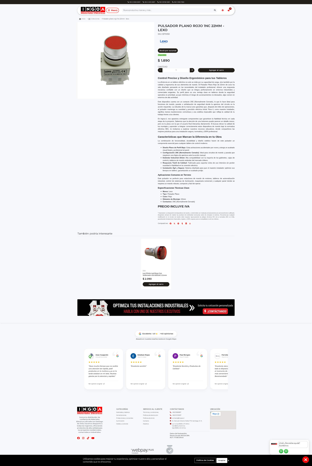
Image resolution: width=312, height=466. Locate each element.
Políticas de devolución (150, 415)
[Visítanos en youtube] (93, 438)
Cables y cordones (122, 424)
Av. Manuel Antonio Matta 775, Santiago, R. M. (187, 421)
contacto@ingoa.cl (178, 418)
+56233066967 (176, 412)
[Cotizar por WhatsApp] (156, 307)
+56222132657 (176, 415)
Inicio (83, 19)
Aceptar (221, 460)
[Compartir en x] (174, 223)
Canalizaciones (121, 415)
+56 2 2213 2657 (149, 2)
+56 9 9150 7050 (178, 2)
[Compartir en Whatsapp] (190, 223)
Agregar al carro (216, 70)
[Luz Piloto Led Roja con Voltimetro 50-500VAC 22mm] (156, 254)
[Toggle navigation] (112, 10)
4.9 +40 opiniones (163, 334)
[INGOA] (91, 10)
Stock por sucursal (167, 50)
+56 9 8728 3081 (164, 2)
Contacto (146, 421)
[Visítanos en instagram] (83, 438)
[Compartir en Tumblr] (182, 223)
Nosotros (146, 424)
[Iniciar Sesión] (222, 10)
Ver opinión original (95, 384)
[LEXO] (164, 41)
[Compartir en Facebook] (170, 223)
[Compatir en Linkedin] (186, 223)
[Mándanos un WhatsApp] (281, 451)
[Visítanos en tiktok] (88, 438)
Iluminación (120, 421)
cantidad (162, 67)
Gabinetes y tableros (123, 412)
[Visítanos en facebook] (78, 438)
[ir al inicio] (89, 410)
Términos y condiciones (150, 412)
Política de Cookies (205, 460)
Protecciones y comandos (124, 418)
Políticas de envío (148, 418)
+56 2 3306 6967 (134, 2)
